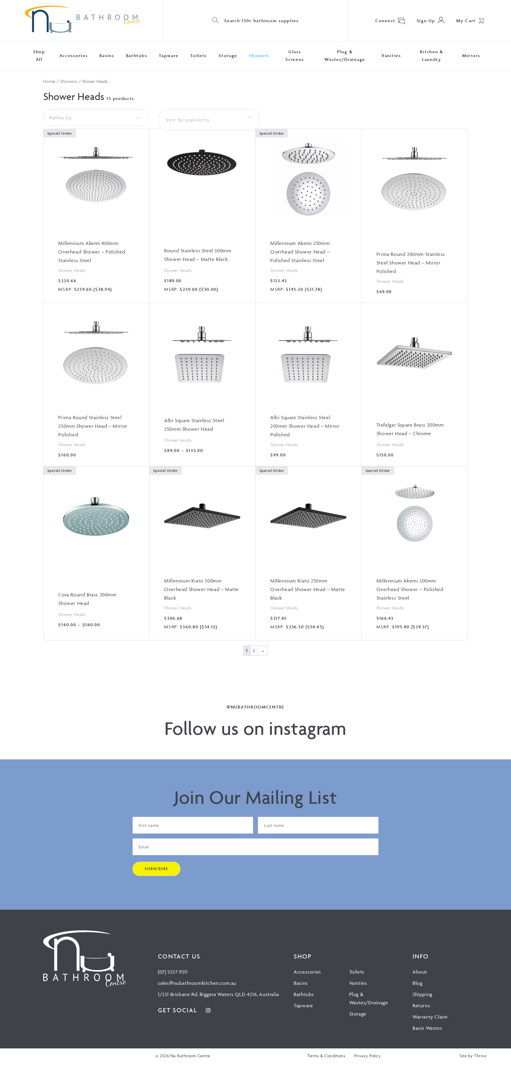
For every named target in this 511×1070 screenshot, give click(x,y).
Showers (259, 55)
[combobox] (209, 119)
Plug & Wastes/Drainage (344, 55)
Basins (106, 55)
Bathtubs (136, 55)
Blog (417, 983)
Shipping (422, 994)
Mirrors (471, 55)
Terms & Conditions (326, 1055)
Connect (385, 20)
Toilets (198, 55)
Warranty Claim (430, 1017)
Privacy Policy (367, 1055)
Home (49, 81)
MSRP (64, 289)
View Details (96, 214)
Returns (421, 1005)
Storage (228, 55)
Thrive (480, 1055)
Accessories (73, 55)
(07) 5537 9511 (172, 972)
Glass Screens (294, 55)
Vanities (391, 55)
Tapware (168, 55)
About (420, 972)
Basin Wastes (427, 1028)
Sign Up (426, 20)
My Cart (466, 20)
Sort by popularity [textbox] (188, 119)
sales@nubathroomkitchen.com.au (197, 983)
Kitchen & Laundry (431, 55)
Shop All (39, 55)
